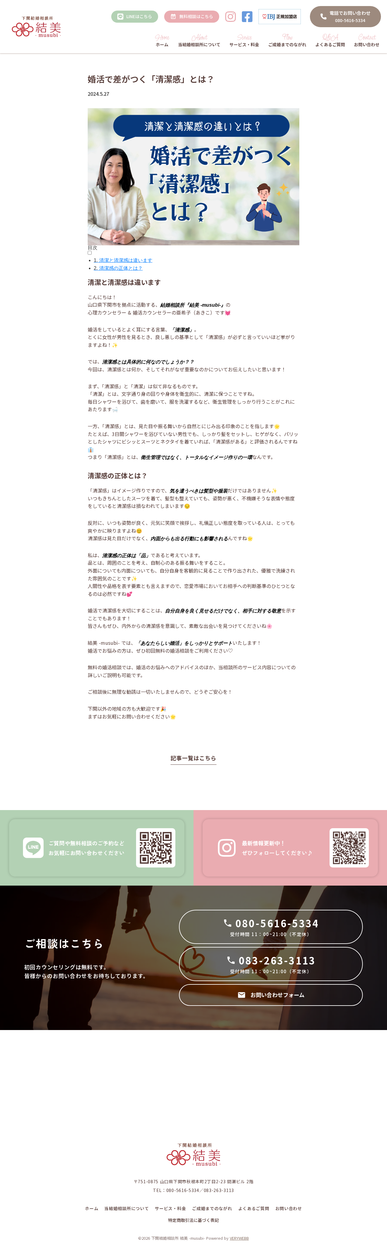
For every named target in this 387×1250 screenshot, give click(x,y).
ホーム (91, 1208)
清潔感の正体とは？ (118, 268)
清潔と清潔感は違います (123, 260)
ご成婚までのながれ (212, 1208)
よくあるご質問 (253, 1208)
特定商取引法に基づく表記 (193, 1220)
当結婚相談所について (126, 1208)
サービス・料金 (170, 1208)
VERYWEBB (239, 1238)
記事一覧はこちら (193, 758)
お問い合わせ (288, 1208)
